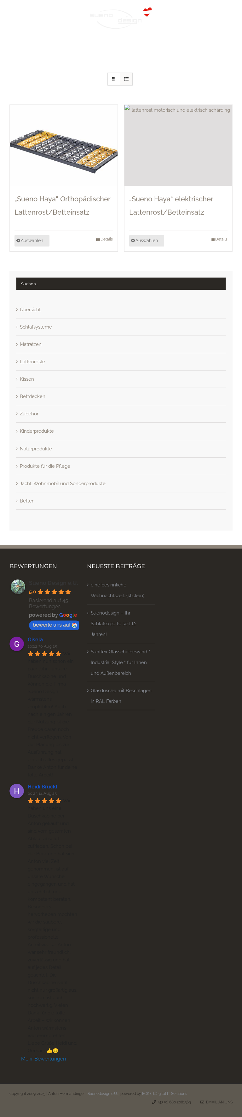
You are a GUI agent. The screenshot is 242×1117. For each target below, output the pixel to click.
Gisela (35, 640)
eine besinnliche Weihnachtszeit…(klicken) (117, 590)
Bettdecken (32, 396)
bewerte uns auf (52, 625)
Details (107, 239)
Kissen (27, 379)
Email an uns (218, 1102)
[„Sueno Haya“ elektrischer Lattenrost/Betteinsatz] (178, 145)
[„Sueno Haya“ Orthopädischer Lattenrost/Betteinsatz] (64, 145)
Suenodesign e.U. (103, 1093)
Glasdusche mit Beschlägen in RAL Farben (121, 696)
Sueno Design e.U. (53, 582)
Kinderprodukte (37, 431)
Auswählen (32, 240)
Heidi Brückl (42, 787)
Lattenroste (32, 362)
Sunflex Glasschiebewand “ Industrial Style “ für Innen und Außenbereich (120, 662)
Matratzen (31, 344)
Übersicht (30, 309)
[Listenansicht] (126, 79)
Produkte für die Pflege (45, 466)
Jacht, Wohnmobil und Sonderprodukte (63, 483)
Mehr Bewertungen (43, 1059)
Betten (27, 501)
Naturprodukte (36, 449)
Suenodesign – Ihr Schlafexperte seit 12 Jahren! (113, 623)
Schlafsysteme (36, 327)
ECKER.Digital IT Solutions (164, 1093)
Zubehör (29, 414)
